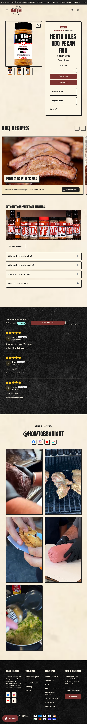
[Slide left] (77, 128)
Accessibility (50, 706)
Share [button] (52, 109)
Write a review (48, 322)
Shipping (28, 687)
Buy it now (63, 83)
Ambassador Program (50, 693)
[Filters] (73, 323)
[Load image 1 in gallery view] (10, 71)
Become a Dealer (51, 677)
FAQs (47, 684)
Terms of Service (51, 698)
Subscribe (73, 697)
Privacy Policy (50, 702)
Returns (28, 691)
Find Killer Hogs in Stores (32, 678)
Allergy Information (52, 688)
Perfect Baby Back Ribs (21, 178)
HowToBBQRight (21, 716)
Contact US (49, 681)
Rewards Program (32, 683)
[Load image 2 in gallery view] (19, 71)
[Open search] (67, 323)
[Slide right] (83, 128)
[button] (6, 10)
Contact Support (15, 246)
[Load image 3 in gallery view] (28, 71)
